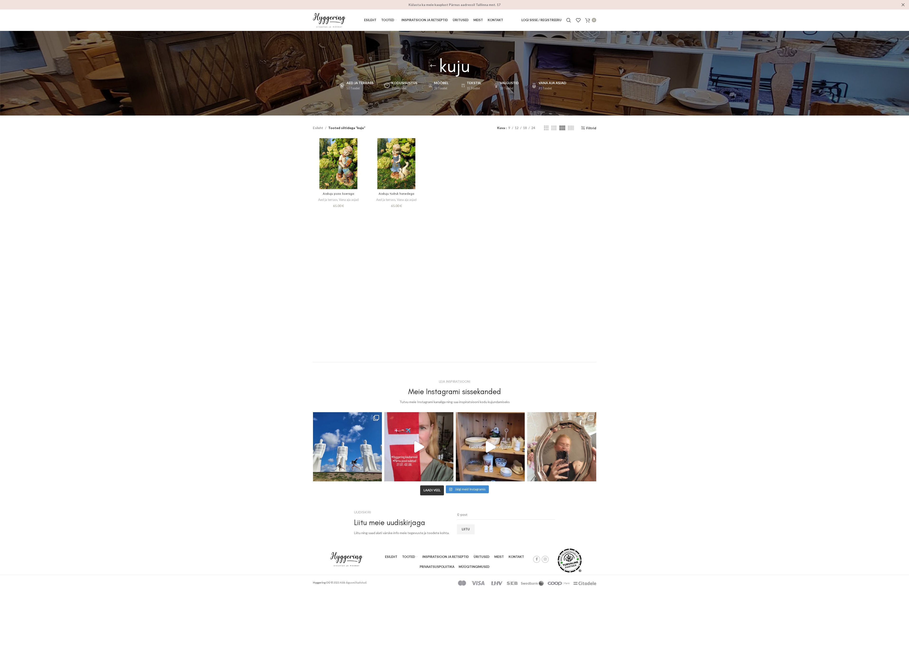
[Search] (568, 20)
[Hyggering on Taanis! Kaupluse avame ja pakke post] (418, 446)
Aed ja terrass (327, 200)
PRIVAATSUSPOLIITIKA (437, 567)
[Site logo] (329, 20)
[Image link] (346, 559)
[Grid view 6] (571, 128)
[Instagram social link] (545, 559)
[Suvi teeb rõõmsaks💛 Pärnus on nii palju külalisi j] (561, 446)
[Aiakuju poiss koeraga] (338, 163)
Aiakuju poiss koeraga (338, 194)
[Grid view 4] (553, 128)
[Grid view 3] (546, 128)
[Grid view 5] (562, 128)
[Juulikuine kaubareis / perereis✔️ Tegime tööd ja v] (347, 446)
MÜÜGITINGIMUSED (474, 567)
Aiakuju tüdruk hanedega (396, 194)
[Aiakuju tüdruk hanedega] (396, 163)
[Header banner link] (454, 5)
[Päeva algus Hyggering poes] (490, 446)
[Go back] (433, 66)
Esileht (318, 128)
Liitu (466, 529)
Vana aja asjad (349, 200)
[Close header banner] (903, 5)
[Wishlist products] (578, 20)
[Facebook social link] (536, 559)
